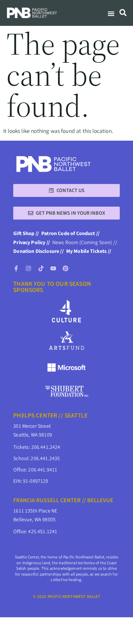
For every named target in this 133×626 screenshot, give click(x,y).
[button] (111, 13)
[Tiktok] (41, 268)
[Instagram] (28, 268)
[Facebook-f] (16, 268)
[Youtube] (53, 268)
